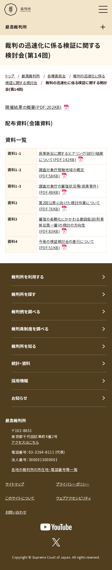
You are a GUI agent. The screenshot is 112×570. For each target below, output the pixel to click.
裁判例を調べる (25, 311)
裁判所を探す (23, 294)
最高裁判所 (31, 75)
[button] (101, 256)
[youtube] (56, 527)
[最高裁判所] (103, 27)
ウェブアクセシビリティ (73, 498)
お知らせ (19, 398)
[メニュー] (103, 9)
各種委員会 (56, 75)
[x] (56, 542)
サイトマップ (14, 484)
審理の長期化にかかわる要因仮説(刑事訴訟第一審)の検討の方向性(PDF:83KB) (71, 225)
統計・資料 (20, 363)
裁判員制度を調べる (29, 329)
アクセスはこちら (25, 442)
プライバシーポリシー (72, 484)
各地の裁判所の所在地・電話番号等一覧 (44, 469)
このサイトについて (20, 498)
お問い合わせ (15, 512)
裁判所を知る (23, 346)
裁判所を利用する (27, 277)
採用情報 (19, 380)
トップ (10, 75)
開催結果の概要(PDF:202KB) (33, 107)
